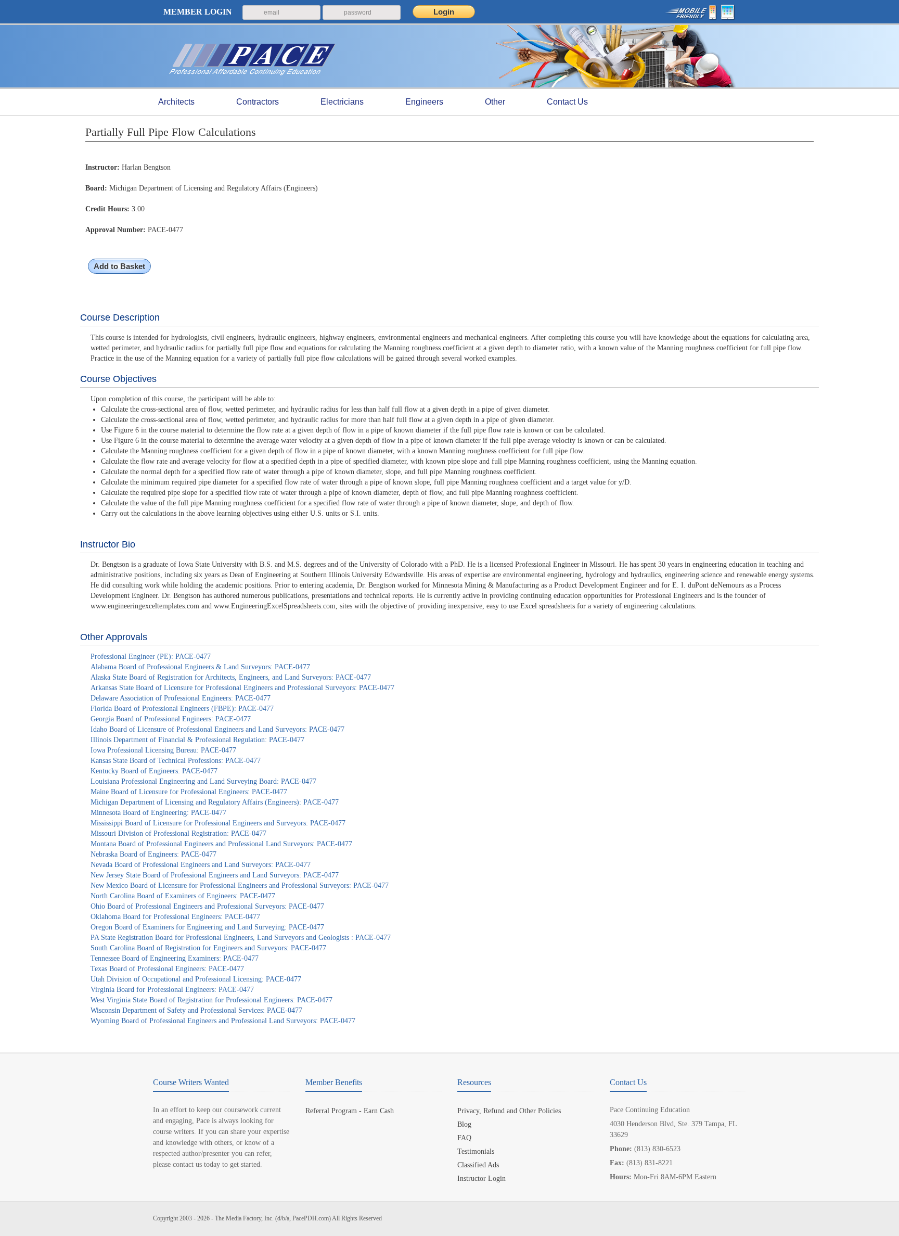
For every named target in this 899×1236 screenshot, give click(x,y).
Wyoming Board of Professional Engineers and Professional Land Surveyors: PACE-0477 (223, 1021)
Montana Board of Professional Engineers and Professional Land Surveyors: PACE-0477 (221, 844)
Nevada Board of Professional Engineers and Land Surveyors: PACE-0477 (201, 865)
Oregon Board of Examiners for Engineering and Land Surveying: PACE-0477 (207, 927)
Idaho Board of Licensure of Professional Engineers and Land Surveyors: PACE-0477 (217, 729)
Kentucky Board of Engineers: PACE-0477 (154, 771)
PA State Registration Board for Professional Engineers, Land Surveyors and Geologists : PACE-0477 (241, 937)
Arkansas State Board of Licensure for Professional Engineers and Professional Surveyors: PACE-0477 (242, 688)
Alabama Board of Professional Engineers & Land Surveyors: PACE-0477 (200, 667)
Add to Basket (119, 266)
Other (495, 101)
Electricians (342, 101)
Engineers (424, 101)
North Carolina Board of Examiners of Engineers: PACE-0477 (183, 896)
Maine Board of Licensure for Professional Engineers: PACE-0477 (189, 792)
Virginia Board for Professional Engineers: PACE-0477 (172, 989)
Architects (176, 101)
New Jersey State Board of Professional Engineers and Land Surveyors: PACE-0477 (215, 875)
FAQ (464, 1138)
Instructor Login (481, 1178)
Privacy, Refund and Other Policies (509, 1111)
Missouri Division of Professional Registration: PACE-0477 (178, 833)
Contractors (257, 101)
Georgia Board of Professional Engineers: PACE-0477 (171, 719)
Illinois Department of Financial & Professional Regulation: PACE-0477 (197, 740)
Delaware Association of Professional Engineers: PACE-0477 (181, 698)
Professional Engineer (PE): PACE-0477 (151, 656)
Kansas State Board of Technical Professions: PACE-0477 (176, 760)
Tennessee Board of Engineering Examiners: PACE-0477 (175, 958)
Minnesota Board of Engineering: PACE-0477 (158, 813)
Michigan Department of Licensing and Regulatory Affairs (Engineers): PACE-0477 (215, 802)
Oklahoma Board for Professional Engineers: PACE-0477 (175, 917)
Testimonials (475, 1151)
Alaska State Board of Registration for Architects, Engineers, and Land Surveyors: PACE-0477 (231, 677)
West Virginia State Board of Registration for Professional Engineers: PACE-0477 (211, 1000)
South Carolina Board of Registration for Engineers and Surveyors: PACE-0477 (208, 948)
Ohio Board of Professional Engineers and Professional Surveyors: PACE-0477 (207, 906)
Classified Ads (478, 1165)
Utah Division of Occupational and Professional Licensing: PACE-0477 (196, 979)
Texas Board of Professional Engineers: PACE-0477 (167, 969)
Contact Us (567, 101)
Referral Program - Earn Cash (349, 1111)
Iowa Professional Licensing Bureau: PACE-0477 (163, 750)
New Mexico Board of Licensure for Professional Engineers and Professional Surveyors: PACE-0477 (240, 885)
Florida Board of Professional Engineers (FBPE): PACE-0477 (182, 708)
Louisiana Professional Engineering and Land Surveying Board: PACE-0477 (203, 781)
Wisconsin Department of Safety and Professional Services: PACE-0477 (196, 1010)
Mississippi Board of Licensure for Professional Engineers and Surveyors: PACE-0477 (218, 823)
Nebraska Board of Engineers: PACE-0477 (153, 854)
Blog (464, 1124)
